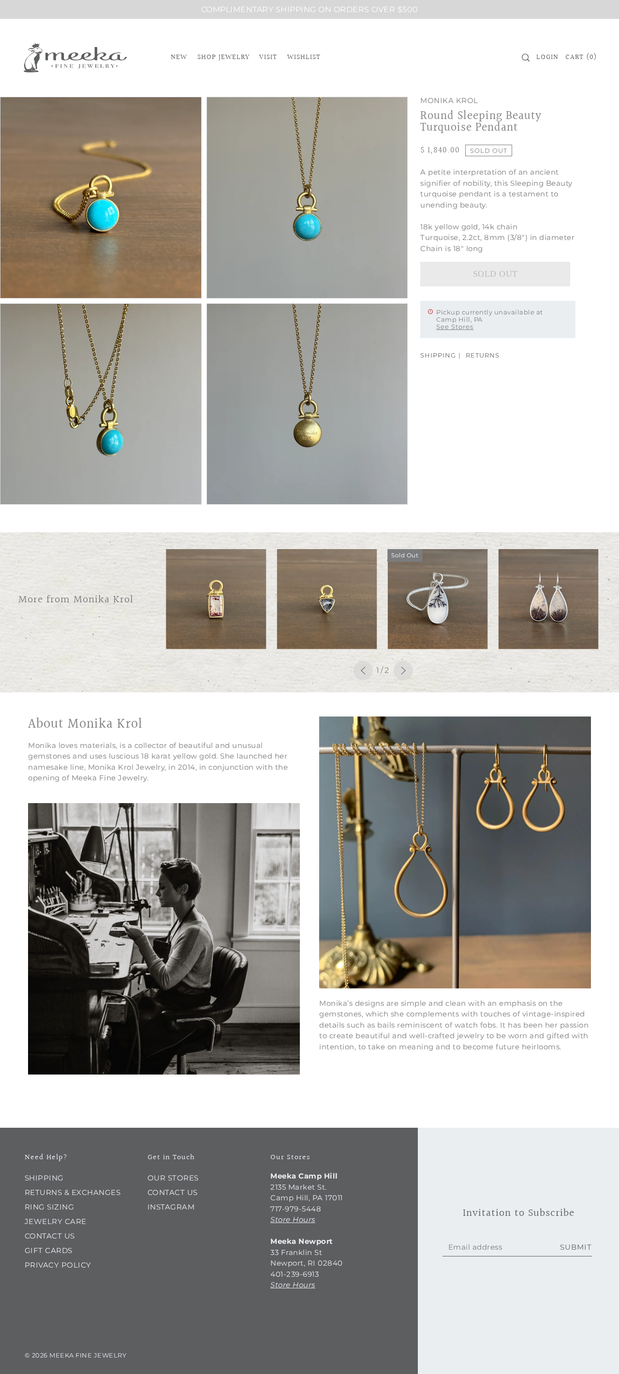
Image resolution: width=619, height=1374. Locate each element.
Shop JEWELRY (223, 57)
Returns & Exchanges (73, 1192)
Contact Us (50, 1235)
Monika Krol (449, 100)
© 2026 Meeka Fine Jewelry (76, 1355)
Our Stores (173, 1177)
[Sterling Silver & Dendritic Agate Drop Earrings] (548, 599)
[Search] (525, 57)
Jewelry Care (56, 1221)
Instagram (171, 1206)
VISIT (268, 57)
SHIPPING (438, 355)
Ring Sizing (49, 1206)
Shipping (44, 1177)
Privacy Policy (58, 1264)
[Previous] (363, 670)
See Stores (454, 326)
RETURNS (483, 355)
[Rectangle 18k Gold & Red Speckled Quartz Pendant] (216, 599)
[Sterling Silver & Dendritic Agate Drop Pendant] (437, 599)
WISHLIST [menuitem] (304, 57)
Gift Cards (49, 1250)
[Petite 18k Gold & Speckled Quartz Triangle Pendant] (327, 599)
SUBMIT (576, 1247)
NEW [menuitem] (179, 57)
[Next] (403, 670)
